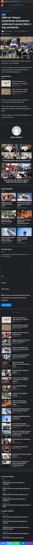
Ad (2, 276)
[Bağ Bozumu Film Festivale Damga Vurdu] (8, 197)
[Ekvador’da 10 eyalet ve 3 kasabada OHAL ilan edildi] (24, 197)
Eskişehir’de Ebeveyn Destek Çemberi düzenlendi (21, 341)
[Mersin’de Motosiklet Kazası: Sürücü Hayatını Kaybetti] (8, 232)
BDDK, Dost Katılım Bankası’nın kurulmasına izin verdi (21, 364)
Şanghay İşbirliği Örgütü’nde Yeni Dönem (22, 239)
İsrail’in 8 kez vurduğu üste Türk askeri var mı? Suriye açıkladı (20, 379)
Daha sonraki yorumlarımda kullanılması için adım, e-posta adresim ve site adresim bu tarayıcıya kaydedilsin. (15, 298)
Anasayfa (5, 11)
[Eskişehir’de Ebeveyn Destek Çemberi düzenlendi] (6, 342)
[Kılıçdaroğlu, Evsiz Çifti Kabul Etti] (6, 441)
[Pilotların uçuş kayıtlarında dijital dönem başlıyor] (6, 357)
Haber (10, 11)
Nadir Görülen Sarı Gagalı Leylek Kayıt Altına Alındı (20, 326)
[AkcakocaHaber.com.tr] (16, 5)
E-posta (3, 282)
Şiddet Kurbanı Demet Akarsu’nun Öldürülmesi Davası (24, 221)
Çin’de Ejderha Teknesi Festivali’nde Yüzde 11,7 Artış (21, 424)
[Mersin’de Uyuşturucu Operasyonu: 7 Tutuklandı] (6, 83)
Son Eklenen (16, 312)
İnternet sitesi (5, 289)
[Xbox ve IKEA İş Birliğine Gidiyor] (6, 388)
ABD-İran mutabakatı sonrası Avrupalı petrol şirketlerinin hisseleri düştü (21, 433)
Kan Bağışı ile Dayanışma (20, 447)
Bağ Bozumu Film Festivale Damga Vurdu (15, 1)
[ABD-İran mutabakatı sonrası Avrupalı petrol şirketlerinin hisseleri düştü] (6, 433)
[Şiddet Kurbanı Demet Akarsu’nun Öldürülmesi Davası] (24, 214)
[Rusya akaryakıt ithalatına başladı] (6, 373)
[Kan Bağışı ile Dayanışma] (6, 449)
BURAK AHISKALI (8, 31)
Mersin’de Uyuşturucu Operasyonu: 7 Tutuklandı (20, 318)
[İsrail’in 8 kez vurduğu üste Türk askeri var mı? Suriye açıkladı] (6, 380)
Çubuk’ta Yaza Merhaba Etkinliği (6, 220)
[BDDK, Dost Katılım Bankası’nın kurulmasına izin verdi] (6, 365)
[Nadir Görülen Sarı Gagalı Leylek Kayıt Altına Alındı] (6, 91)
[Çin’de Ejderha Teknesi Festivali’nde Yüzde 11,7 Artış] (6, 426)
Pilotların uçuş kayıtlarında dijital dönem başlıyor (20, 356)
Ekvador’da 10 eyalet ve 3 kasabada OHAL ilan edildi (24, 204)
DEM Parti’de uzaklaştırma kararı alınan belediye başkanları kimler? (20, 463)
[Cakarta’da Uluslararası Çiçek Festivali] (6, 456)
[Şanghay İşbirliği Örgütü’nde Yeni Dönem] (24, 232)
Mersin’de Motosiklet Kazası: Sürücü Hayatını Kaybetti (7, 239)
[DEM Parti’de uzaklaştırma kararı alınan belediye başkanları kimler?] (6, 464)
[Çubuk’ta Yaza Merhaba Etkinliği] (8, 214)
